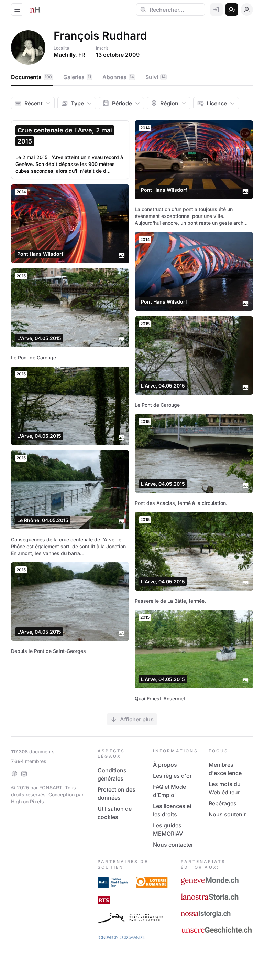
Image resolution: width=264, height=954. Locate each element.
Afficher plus (137, 719)
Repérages (222, 803)
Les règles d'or (172, 775)
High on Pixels (28, 801)
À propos (165, 764)
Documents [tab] (31, 77)
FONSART (50, 788)
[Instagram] (24, 773)
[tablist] (132, 77)
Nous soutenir (227, 814)
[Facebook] (14, 773)
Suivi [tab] (155, 77)
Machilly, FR (69, 54)
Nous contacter (173, 844)
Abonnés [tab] (118, 77)
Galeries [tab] (77, 77)
